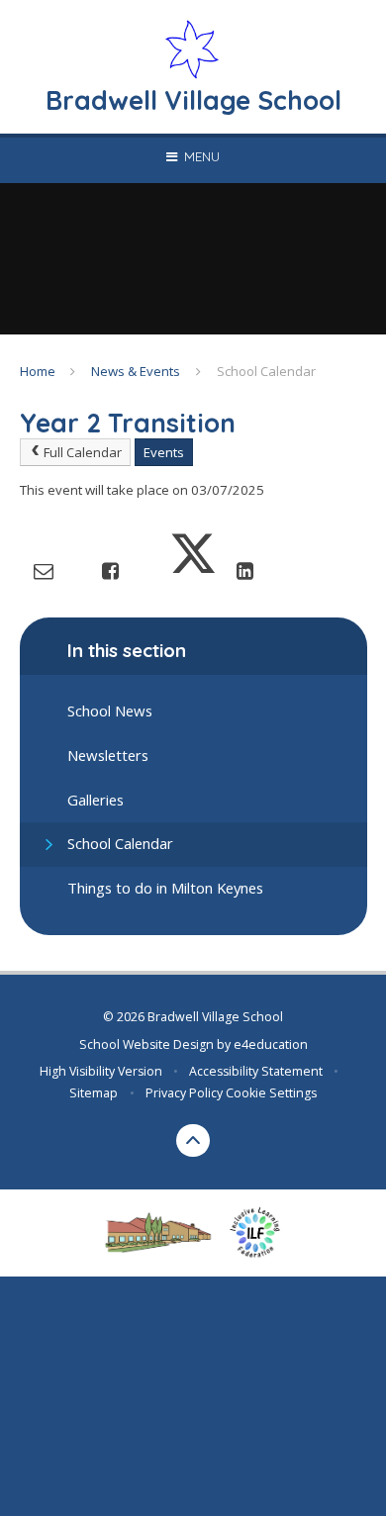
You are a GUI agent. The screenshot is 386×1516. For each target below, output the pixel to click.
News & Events (135, 371)
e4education (271, 1044)
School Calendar (266, 371)
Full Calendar (83, 452)
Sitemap (93, 1093)
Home (37, 371)
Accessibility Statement (256, 1071)
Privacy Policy (184, 1093)
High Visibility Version (101, 1071)
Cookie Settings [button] (271, 1093)
